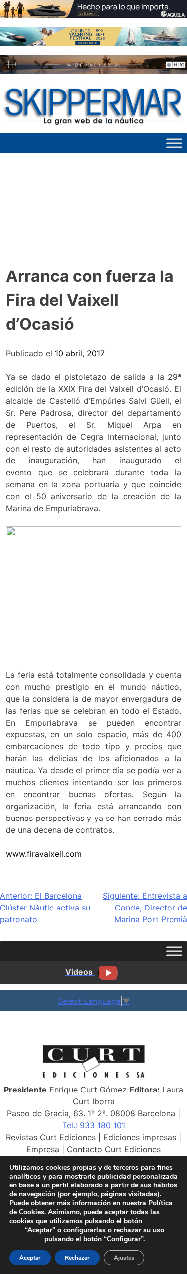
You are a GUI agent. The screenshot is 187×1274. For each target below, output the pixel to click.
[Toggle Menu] (174, 143)
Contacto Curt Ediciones (114, 1149)
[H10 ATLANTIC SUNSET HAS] (93, 71)
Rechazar (77, 1258)
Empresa (42, 1149)
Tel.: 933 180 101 (93, 1125)
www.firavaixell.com (44, 854)
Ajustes (124, 1258)
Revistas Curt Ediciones (51, 1137)
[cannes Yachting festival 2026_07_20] (93, 43)
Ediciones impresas (139, 1137)
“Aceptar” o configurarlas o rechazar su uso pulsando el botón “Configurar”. (94, 1235)
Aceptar (30, 1258)
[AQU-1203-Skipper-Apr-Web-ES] (93, 15)
